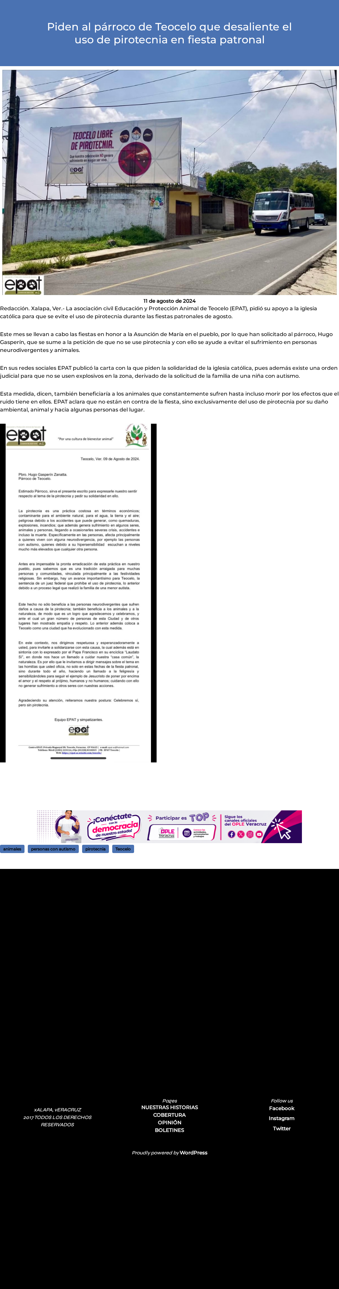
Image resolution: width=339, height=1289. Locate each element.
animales (12, 848)
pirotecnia (95, 848)
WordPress (194, 1152)
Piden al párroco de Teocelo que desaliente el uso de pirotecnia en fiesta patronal (169, 33)
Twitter (282, 1128)
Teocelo (123, 848)
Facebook (281, 1108)
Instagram (282, 1118)
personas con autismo (53, 848)
